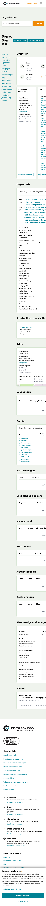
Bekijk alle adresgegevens (25, 174)
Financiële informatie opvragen (14, 763)
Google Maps (23, 112)
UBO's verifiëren (9, 778)
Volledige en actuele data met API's (15, 782)
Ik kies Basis (23, 902)
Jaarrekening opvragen (11, 770)
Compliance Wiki (9, 790)
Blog (5, 864)
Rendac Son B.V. (26, 327)
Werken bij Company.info (12, 861)
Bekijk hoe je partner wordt (15, 846)
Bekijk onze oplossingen (15, 802)
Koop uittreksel (21, 40)
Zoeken (39, 23)
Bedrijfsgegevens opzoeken (13, 759)
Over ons (6, 857)
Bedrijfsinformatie (10, 755)
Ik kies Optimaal (23, 895)
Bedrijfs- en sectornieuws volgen (15, 774)
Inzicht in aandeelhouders (12, 767)
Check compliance (37, 40)
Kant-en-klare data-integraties (14, 786)
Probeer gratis (32, 4)
